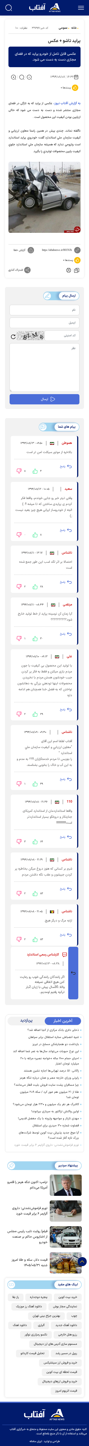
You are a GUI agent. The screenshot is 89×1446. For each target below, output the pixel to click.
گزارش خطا (19, 250)
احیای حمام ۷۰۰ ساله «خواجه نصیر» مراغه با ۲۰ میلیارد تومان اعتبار (49, 1061)
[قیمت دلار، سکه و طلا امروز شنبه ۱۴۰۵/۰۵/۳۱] (64, 1262)
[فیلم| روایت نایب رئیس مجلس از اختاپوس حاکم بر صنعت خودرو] (64, 1236)
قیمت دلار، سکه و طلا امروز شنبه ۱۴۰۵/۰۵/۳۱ (29, 1263)
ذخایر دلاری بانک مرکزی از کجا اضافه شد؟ (53, 1030)
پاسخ (62, 466)
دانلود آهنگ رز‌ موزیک (29, 1306)
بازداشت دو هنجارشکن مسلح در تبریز (55, 1044)
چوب (74, 1316)
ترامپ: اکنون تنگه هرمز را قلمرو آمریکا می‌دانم (27, 1185)
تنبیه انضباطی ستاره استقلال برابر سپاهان (53, 1037)
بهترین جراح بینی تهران (46, 1316)
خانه (74, 28)
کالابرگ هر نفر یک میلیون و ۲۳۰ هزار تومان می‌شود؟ (46, 1104)
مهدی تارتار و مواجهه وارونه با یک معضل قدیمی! (48, 1118)
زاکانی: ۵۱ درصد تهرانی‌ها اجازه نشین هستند (51, 1071)
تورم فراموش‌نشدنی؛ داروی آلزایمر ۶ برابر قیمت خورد (46, 1145)
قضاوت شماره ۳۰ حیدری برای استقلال (55, 1125)
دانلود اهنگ (20, 1325)
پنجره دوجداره (38, 1297)
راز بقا (15, 1297)
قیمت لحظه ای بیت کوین (61, 1372)
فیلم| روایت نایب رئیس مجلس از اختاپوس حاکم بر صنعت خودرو (27, 1237)
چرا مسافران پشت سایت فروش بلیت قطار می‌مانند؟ (46, 1085)
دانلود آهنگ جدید (66, 1325)
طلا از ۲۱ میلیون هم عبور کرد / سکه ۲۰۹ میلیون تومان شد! (49, 1095)
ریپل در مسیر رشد (66, 1353)
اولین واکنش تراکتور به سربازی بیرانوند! (55, 1111)
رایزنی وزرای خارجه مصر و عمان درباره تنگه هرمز (49, 1078)
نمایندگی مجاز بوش (65, 1306)
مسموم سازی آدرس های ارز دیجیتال (55, 1344)
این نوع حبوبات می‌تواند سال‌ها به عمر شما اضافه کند (46, 1051)
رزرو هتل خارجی (67, 1334)
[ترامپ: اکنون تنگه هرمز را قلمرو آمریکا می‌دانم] (64, 1184)
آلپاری (41, 1325)
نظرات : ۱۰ (21, 28)
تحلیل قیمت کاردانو (32, 1353)
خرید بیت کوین (67, 1297)
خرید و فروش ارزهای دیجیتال (59, 1381)
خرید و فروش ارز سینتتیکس (60, 1363)
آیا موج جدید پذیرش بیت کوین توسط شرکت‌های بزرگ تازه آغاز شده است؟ (49, 1135)
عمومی (63, 28)
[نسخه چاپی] (68, 270)
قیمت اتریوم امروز (66, 1391)
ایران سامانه (35, 1441)
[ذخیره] (76, 270)
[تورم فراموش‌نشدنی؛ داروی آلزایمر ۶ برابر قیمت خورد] (64, 1210)
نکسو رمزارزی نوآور (36, 1334)
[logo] (45, 7)
